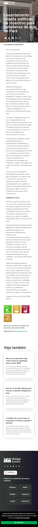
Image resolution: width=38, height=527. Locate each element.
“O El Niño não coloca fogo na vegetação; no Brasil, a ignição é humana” (19, 424)
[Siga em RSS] (19, 466)
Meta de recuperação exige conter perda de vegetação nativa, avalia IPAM (19, 364)
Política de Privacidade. (23, 518)
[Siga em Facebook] (5, 466)
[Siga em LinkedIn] (10, 466)
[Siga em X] (16, 466)
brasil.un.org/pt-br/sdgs (20, 331)
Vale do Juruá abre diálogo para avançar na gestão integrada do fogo (19, 394)
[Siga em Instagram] (8, 466)
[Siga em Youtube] (13, 466)
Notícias (21, 44)
